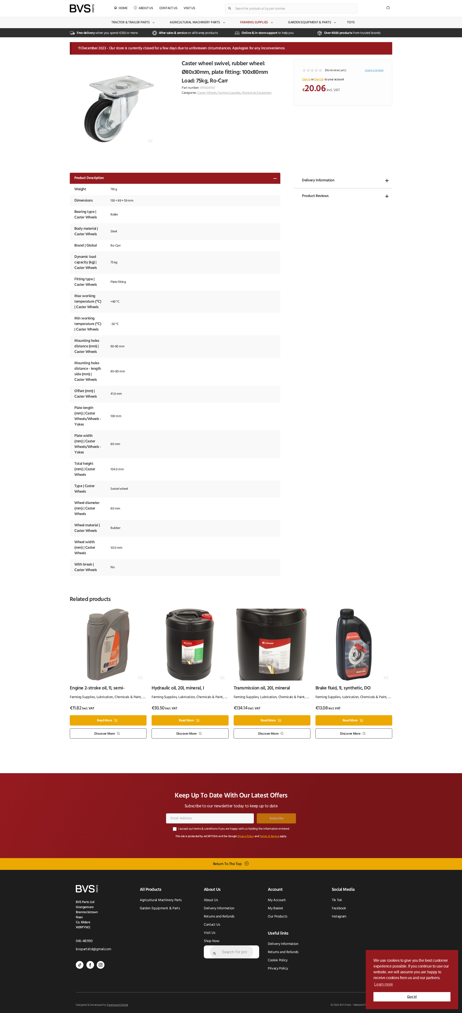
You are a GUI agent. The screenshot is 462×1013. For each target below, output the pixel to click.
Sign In (306, 79)
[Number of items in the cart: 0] (388, 8)
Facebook (339, 908)
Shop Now (211, 941)
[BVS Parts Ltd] (82, 8)
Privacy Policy (245, 836)
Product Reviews (315, 196)
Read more (104, 720)
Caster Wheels (207, 93)
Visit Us (189, 8)
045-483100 (84, 941)
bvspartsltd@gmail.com (93, 949)
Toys (351, 22)
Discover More (104, 733)
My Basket (275, 908)
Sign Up (319, 79)
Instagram (339, 916)
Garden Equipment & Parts (309, 22)
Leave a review (374, 70)
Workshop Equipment (256, 93)
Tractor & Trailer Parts (130, 22)
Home (123, 8)
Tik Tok (337, 900)
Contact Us (168, 8)
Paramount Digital (117, 1005)
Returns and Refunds (219, 916)
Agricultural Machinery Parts (195, 22)
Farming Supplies (254, 22)
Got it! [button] (412, 997)
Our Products (277, 916)
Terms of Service (269, 836)
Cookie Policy (278, 960)
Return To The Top (227, 864)
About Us (146, 8)
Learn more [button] (383, 984)
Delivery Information (318, 180)
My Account (277, 900)
